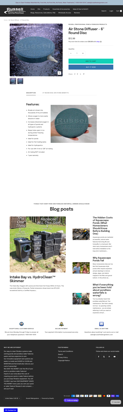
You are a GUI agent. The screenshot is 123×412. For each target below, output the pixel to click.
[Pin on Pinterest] (77, 74)
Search (103, 11)
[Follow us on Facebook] (98, 356)
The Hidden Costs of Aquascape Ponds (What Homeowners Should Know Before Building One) (103, 226)
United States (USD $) (11, 398)
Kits (39, 9)
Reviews (77, 13)
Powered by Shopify (48, 398)
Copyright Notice (64, 360)
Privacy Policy (63, 357)
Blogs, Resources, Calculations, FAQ (43, 13)
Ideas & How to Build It (80, 9)
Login (111, 11)
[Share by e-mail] (83, 74)
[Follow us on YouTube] (114, 356)
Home (33, 9)
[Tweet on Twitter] (80, 74)
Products (46, 9)
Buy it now (91, 67)
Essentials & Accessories (61, 9)
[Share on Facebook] (74, 74)
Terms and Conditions (65, 351)
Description (31, 93)
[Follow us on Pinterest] (109, 356)
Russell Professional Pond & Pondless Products (88, 24)
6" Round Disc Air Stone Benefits (56, 93)
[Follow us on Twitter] (104, 356)
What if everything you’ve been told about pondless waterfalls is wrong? (103, 290)
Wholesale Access (64, 13)
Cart (118, 11)
